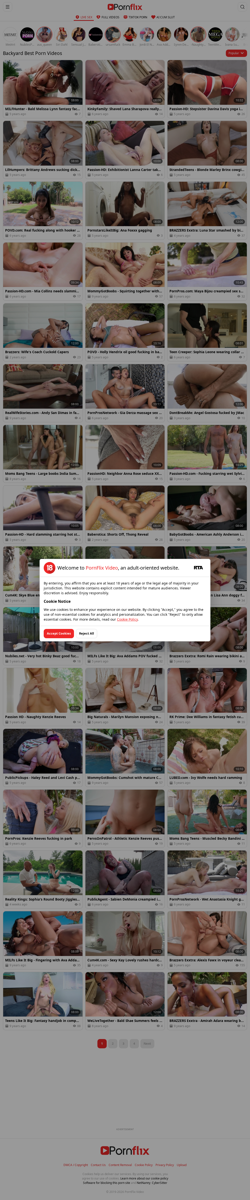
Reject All (86, 633)
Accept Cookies (59, 633)
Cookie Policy (127, 619)
